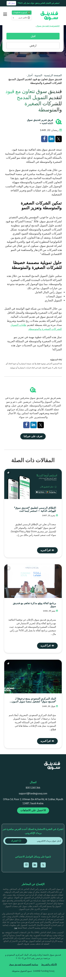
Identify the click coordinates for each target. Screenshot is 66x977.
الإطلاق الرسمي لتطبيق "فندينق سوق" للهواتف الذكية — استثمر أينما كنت (35, 509)
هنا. (15, 928)
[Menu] (5, 14)
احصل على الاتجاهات (32, 810)
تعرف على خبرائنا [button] (33, 436)
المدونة (38, 75)
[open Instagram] (26, 864)
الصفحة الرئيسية (53, 75)
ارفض (33, 45)
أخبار (29, 75)
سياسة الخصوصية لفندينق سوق (23, 965)
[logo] (48, 15)
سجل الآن (11, 3)
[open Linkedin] (34, 864)
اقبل (33, 36)
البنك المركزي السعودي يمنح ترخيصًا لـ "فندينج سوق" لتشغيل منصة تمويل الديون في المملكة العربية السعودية (34, 700)
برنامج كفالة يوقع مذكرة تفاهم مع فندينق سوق (34, 605)
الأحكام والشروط (49, 965)
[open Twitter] (43, 864)
